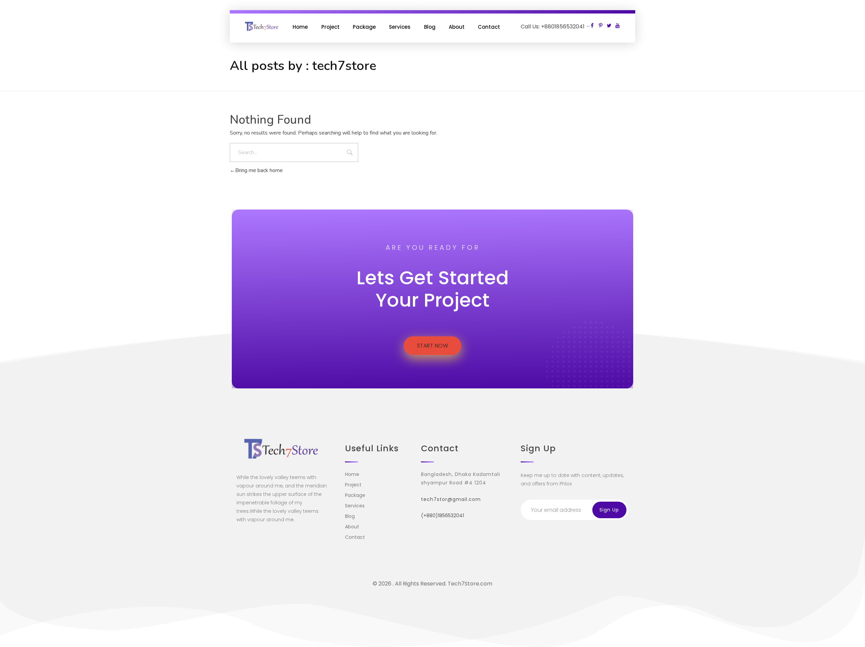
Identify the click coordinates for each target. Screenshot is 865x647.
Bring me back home (259, 170)
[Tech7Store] (262, 26)
